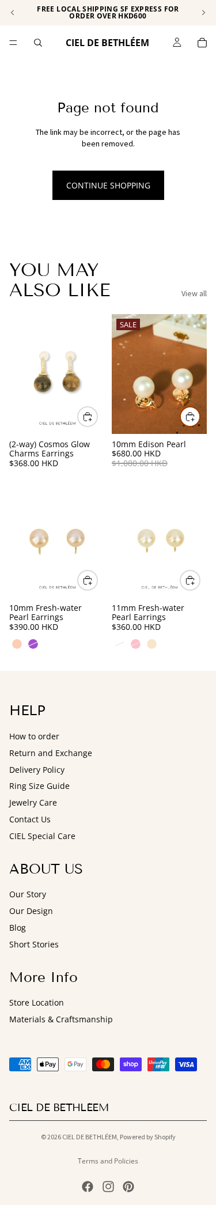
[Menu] (13, 42)
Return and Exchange (50, 752)
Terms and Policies (108, 1161)
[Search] (38, 42)
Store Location (36, 1002)
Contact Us (30, 819)
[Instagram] (108, 1186)
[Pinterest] (128, 1186)
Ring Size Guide (39, 785)
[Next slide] (203, 12)
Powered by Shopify (148, 1136)
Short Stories (34, 944)
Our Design (31, 910)
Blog (17, 927)
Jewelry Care (33, 802)
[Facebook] (87, 1186)
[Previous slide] (12, 12)
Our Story (27, 894)
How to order (34, 736)
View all (194, 293)
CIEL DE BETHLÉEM (89, 1136)
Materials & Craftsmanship (61, 1019)
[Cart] (202, 42)
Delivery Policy (37, 769)
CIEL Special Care (42, 835)
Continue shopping (108, 185)
